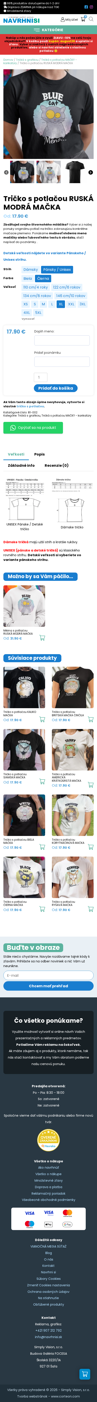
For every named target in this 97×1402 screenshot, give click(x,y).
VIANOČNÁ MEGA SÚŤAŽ (48, 1246)
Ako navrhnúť (48, 1167)
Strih (7, 269)
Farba (8, 278)
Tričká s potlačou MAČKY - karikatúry (66, 415)
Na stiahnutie (48, 1298)
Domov (8, 60)
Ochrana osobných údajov (48, 1291)
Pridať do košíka (55, 388)
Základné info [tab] (21, 465)
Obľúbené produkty (48, 1304)
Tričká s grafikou (27, 60)
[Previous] (6, 172)
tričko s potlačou (30, 406)
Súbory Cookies (49, 1278)
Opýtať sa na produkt (37, 427)
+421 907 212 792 (48, 1330)
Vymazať (28, 319)
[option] (31, 269)
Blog (48, 1253)
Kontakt (48, 1265)
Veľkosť (9, 287)
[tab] (54, 452)
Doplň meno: (44, 331)
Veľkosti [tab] (16, 454)
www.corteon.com (65, 1396)
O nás (48, 1259)
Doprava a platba (48, 1187)
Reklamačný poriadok (48, 1193)
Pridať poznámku (47, 352)
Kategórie (52, 30)
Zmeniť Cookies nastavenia (48, 1285)
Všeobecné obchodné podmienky (48, 1200)
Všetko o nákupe (48, 1174)
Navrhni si (48, 1272)
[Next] (91, 172)
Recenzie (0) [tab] (57, 465)
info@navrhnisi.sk (48, 1337)
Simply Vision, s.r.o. (75, 1390)
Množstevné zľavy (49, 1180)
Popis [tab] (39, 454)
